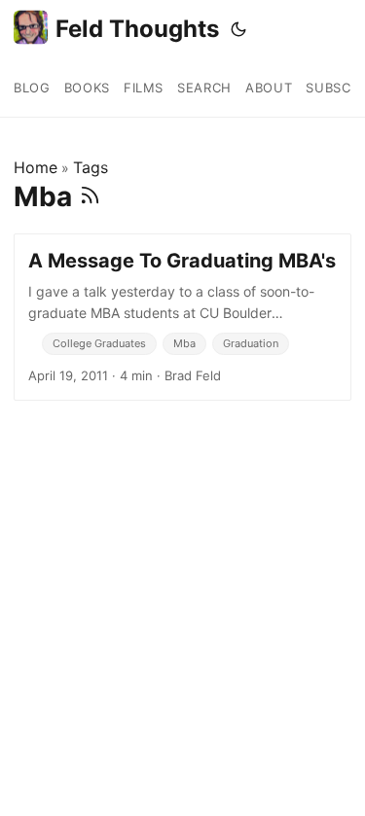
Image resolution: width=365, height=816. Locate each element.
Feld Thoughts (137, 29)
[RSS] (90, 196)
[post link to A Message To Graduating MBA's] (182, 317)
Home (35, 167)
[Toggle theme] (238, 29)
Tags (90, 167)
